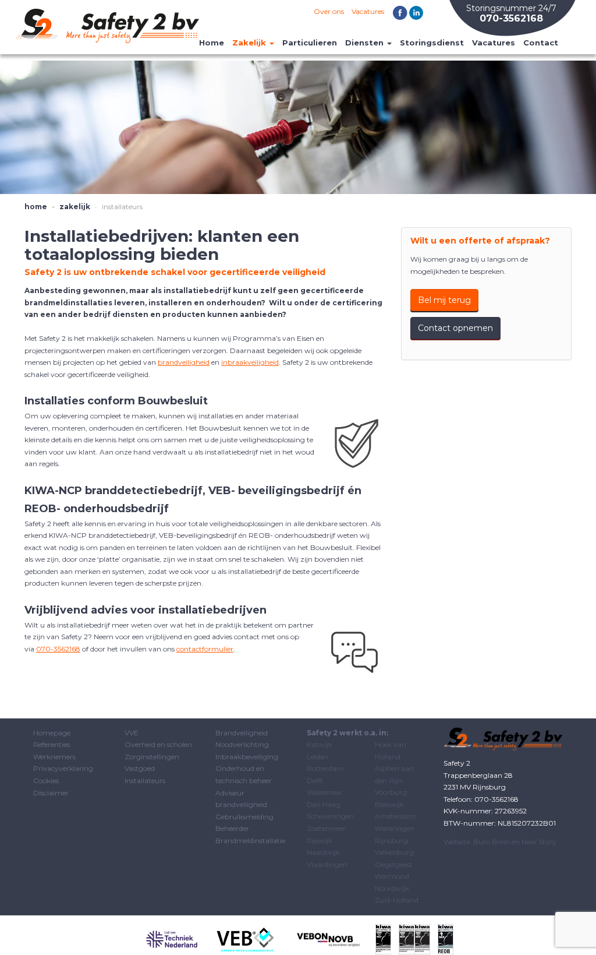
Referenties (51, 744)
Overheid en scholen (158, 744)
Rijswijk (319, 840)
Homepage (51, 732)
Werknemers (54, 756)
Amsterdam (395, 816)
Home (211, 42)
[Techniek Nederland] (172, 939)
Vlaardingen (327, 864)
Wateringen (394, 828)
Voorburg (391, 792)
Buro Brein (491, 841)
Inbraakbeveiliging (246, 756)
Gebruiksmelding (244, 816)
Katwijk (319, 744)
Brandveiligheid (241, 732)
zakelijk (74, 206)
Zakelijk (250, 42)
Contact (540, 42)
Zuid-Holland (396, 900)
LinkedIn (416, 13)
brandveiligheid (184, 362)
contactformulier (204, 648)
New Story (539, 841)
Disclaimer (51, 792)
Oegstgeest (394, 864)
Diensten (365, 42)
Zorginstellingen (152, 756)
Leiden (317, 756)
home (35, 206)
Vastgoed (140, 768)
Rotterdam (325, 768)
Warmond (392, 876)
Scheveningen (330, 816)
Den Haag (323, 804)
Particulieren (309, 42)
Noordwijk (392, 888)
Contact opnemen (455, 328)
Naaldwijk (323, 852)
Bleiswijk (389, 804)
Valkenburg (394, 852)
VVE (132, 732)
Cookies (46, 780)
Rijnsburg (391, 840)
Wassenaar (325, 792)
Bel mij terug (444, 300)
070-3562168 (58, 648)
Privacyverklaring (63, 768)
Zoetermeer (326, 828)
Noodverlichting (242, 744)
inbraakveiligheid (250, 362)
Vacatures (368, 11)
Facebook (400, 13)
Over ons (329, 11)
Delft (315, 780)
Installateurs (145, 780)
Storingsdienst (432, 42)
